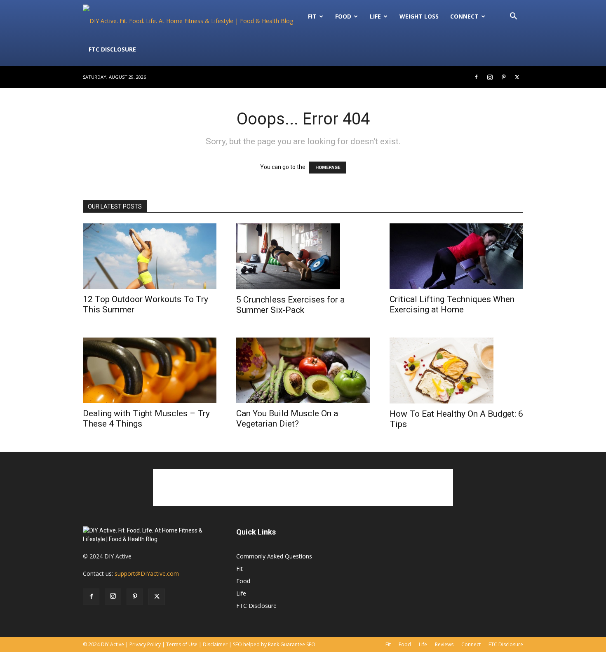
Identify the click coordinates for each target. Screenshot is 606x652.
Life (375, 16)
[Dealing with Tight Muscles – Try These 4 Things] (149, 370)
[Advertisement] (303, 487)
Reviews (444, 644)
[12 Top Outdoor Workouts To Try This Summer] (149, 256)
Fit (239, 568)
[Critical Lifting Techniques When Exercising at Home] (456, 256)
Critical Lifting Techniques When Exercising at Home (452, 304)
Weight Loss (419, 16)
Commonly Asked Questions (274, 556)
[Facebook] (476, 77)
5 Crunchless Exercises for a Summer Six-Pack (290, 305)
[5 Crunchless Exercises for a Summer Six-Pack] (303, 256)
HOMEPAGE (327, 167)
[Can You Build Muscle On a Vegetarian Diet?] (303, 370)
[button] (513, 17)
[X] (517, 77)
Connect (464, 16)
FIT (312, 16)
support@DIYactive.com (147, 573)
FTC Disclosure (112, 49)
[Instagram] (490, 77)
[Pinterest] (503, 77)
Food (343, 16)
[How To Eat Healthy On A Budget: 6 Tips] (456, 370)
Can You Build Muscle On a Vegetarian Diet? (287, 418)
